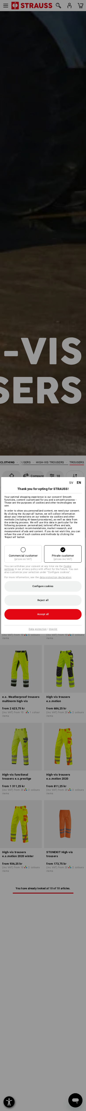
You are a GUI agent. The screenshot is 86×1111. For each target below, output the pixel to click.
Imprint (53, 629)
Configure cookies (42, 586)
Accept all (43, 614)
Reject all (43, 600)
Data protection (38, 629)
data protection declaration (55, 577)
